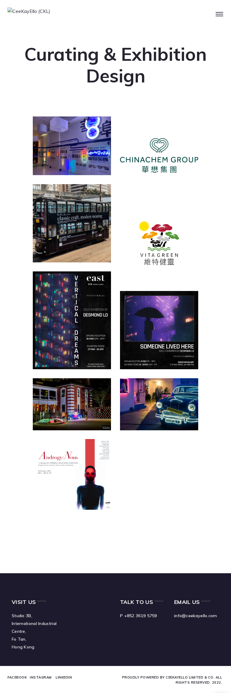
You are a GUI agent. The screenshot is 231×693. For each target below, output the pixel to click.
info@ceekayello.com (195, 615)
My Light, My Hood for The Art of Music (71, 401)
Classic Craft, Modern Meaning (70, 203)
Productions (77, 224)
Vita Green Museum (148, 222)
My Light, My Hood (150, 397)
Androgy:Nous (66, 454)
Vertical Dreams (69, 286)
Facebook (17, 677)
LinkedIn (64, 677)
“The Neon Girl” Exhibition (68, 135)
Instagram (41, 677)
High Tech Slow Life (154, 135)
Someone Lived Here (155, 310)
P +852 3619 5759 (138, 615)
